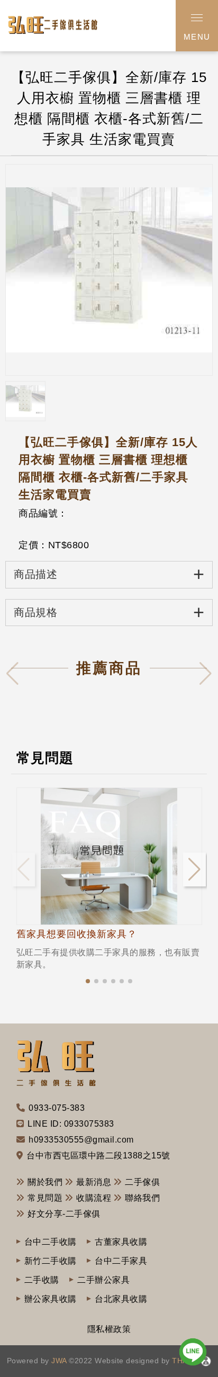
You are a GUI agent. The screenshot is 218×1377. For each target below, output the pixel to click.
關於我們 (45, 1181)
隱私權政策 (109, 1329)
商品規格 (109, 612)
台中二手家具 (121, 1260)
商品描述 (109, 574)
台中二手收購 (50, 1241)
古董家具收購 (121, 1241)
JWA (58, 1360)
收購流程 (93, 1197)
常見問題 (45, 1197)
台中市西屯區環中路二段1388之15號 (98, 1155)
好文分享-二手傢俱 (64, 1213)
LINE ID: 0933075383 (71, 1123)
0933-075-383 (57, 1107)
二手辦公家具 (103, 1279)
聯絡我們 (142, 1197)
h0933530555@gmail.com (81, 1139)
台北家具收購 (121, 1298)
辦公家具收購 (50, 1298)
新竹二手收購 (50, 1260)
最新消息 (93, 1181)
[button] (88, 981)
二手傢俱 (142, 1181)
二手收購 (41, 1279)
